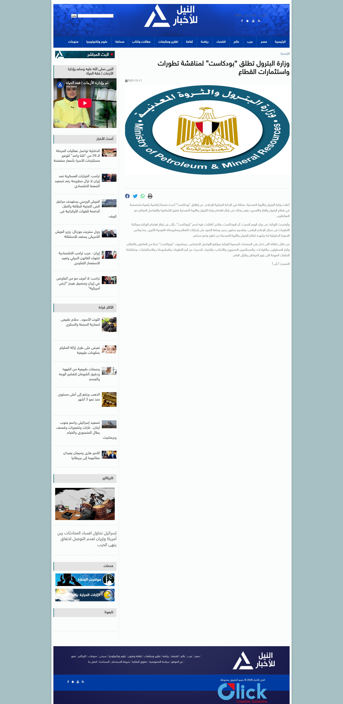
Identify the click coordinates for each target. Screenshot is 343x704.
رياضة (204, 42)
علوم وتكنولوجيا (96, 42)
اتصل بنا (92, 662)
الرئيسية (280, 42)
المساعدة (104, 662)
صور (73, 656)
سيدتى (102, 656)
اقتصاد (221, 42)
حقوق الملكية (139, 662)
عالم (236, 42)
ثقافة (189, 42)
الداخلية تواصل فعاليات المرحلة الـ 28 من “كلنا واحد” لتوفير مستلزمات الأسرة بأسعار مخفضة (77, 156)
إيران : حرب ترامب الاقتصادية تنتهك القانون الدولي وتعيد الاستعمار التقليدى (79, 258)
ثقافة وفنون (135, 656)
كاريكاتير (107, 478)
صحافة (119, 42)
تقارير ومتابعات (168, 42)
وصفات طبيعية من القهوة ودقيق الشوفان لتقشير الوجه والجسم (79, 374)
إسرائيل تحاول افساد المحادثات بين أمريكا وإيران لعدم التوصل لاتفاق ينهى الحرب (87, 539)
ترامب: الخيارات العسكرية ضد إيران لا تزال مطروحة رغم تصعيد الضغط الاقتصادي (77, 181)
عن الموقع (177, 662)
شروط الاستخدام (121, 662)
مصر (264, 42)
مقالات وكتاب (141, 42)
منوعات (73, 42)
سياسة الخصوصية (159, 662)
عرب (250, 42)
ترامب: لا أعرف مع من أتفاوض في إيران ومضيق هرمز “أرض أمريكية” (78, 284)
